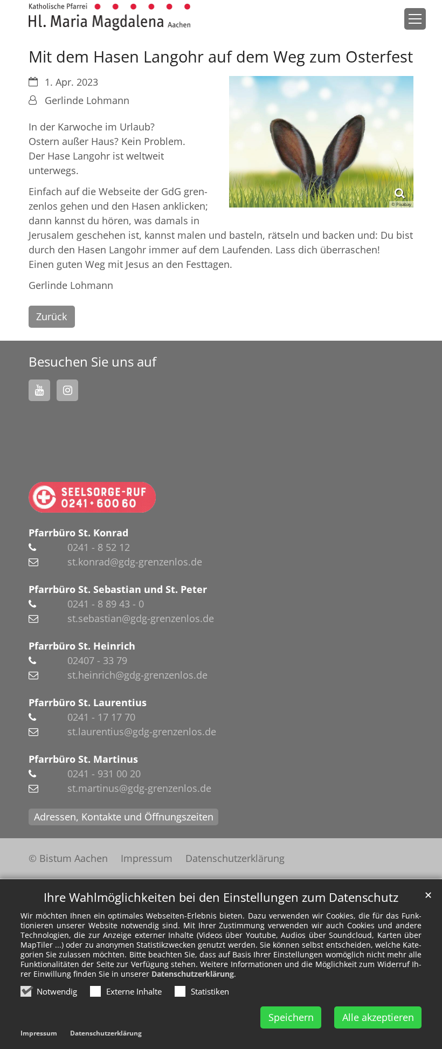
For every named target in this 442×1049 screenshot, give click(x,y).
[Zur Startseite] (109, 17)
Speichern (291, 1017)
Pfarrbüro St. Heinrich (82, 645)
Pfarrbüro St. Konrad (78, 532)
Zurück (51, 316)
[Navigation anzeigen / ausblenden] (415, 19)
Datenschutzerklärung (192, 974)
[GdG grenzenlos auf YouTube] (39, 390)
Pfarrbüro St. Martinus (83, 759)
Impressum (38, 1033)
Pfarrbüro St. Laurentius (88, 702)
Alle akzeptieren (378, 1017)
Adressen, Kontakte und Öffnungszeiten (123, 816)
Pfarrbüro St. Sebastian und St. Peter (118, 589)
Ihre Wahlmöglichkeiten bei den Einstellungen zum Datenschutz (221, 897)
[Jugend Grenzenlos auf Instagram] (67, 390)
